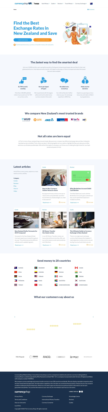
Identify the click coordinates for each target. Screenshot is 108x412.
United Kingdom (83, 285)
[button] (15, 317)
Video (15, 191)
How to (16, 188)
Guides (53, 3)
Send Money (45, 3)
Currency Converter (47, 402)
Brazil (60, 267)
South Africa (62, 280)
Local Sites (18, 405)
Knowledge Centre (74, 396)
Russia (40, 280)
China (20, 272)
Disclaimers (91, 9)
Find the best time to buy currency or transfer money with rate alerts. (35, 44)
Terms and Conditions (21, 399)
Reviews (60, 3)
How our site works (20, 402)
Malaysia (41, 276)
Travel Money (68, 3)
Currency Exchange (80, 3)
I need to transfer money (42, 40)
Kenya (20, 276)
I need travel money (23, 40)
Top (104, 408)
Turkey (40, 285)
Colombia (41, 272)
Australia (21, 267)
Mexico (61, 276)
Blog (15, 186)
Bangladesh (42, 267)
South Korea (82, 280)
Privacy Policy (19, 396)
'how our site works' (69, 387)
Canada (81, 267)
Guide (44, 167)
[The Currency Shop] (27, 3)
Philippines (21, 280)
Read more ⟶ (47, 202)
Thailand (21, 285)
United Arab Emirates (64, 285)
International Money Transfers (50, 399)
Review (72, 167)
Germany (61, 272)
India (80, 272)
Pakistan (81, 276)
